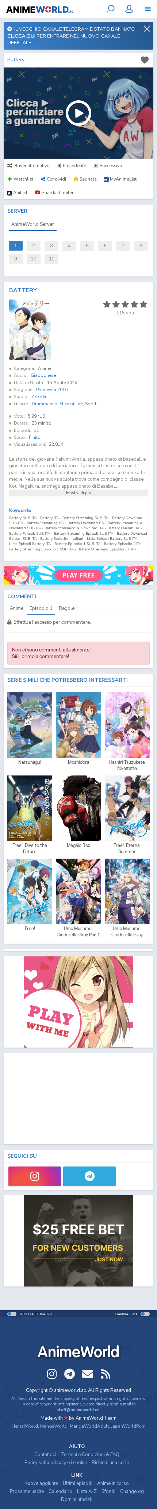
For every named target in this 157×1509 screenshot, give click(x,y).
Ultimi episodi (77, 1483)
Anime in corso (113, 1483)
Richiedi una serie (110, 1462)
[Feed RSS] (105, 1374)
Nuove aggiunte (41, 1483)
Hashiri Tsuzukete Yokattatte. (127, 765)
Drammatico (44, 404)
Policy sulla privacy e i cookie (55, 1462)
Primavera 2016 (52, 389)
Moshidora (78, 762)
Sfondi (108, 1491)
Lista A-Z (87, 1491)
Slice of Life (71, 404)
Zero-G (38, 396)
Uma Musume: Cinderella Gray (127, 932)
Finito (35, 437)
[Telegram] (89, 1176)
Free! (30, 928)
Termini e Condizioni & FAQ (90, 1454)
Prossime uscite (27, 1491)
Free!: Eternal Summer (127, 849)
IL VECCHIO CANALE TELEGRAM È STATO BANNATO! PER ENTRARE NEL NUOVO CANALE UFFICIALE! (72, 35)
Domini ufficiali (76, 1499)
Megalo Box (78, 845)
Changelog (132, 1491)
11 (51, 259)
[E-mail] (87, 1374)
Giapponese (43, 375)
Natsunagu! (29, 762)
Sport (90, 404)
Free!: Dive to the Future (29, 849)
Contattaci (45, 1454)
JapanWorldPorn (128, 1426)
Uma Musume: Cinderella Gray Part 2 (78, 932)
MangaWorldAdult (89, 1426)
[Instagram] (34, 1176)
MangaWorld (54, 1426)
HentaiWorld (25, 1426)
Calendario (60, 1491)
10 (34, 259)
